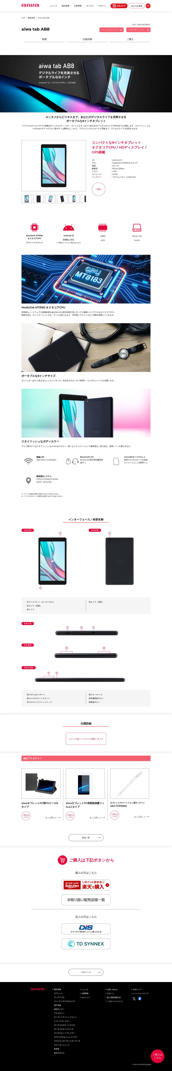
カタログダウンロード (136, 30)
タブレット (58, 993)
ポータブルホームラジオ (63, 1029)
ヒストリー (85, 997)
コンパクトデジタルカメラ (64, 1001)
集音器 (56, 1049)
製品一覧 (86, 837)
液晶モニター (59, 1009)
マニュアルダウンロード (110, 30)
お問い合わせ (112, 989)
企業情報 (78, 6)
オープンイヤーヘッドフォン (65, 1017)
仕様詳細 (87, 39)
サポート (110, 993)
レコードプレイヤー (62, 1021)
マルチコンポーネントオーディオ (67, 1041)
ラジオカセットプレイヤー (64, 1033)
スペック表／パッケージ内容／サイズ (86, 739)
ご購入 (130, 39)
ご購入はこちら (157, 1056)
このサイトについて (115, 1001)
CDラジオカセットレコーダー (66, 1037)
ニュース (53, 6)
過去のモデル (59, 1053)
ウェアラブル (59, 997)
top (23, 18)
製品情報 (65, 6)
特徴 (44, 39)
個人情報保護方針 (114, 997)
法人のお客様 (136, 6)
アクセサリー (59, 1013)
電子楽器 (57, 1005)
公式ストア (137, 989)
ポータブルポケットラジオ (64, 1025)
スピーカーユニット (62, 1045)
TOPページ (86, 972)
